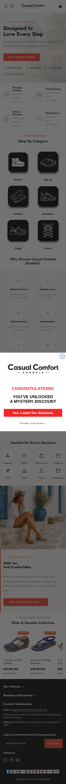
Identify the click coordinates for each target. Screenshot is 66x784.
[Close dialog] (62, 356)
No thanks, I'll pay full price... (33, 423)
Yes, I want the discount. (33, 413)
